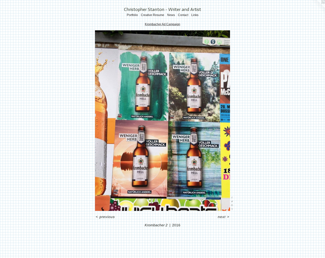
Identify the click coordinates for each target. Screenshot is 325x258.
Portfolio (132, 15)
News (171, 15)
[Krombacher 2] (162, 120)
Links (194, 15)
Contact (183, 15)
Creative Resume (152, 15)
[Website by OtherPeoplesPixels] (317, 7)
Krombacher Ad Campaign (162, 24)
